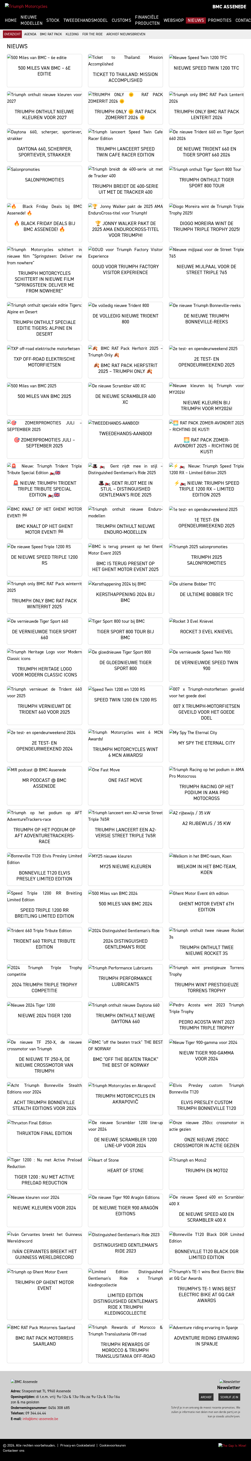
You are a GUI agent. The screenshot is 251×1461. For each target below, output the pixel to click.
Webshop (174, 20)
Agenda (30, 34)
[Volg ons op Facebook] (11, 1424)
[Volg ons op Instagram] (13, 1424)
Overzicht (12, 34)
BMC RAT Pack (51, 34)
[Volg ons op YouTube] (18, 1424)
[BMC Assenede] (26, 6)
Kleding (72, 34)
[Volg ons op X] (15, 1424)
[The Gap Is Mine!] (232, 1445)
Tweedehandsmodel (85, 20)
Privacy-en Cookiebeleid (77, 1445)
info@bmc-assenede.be (40, 1418)
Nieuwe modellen (31, 20)
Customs (121, 20)
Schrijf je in (229, 1397)
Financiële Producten (147, 20)
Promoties (220, 20)
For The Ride (92, 34)
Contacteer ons (14, 1450)
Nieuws (196, 20)
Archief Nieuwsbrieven (125, 34)
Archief (206, 1397)
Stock (53, 20)
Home (11, 20)
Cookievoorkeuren (113, 1445)
